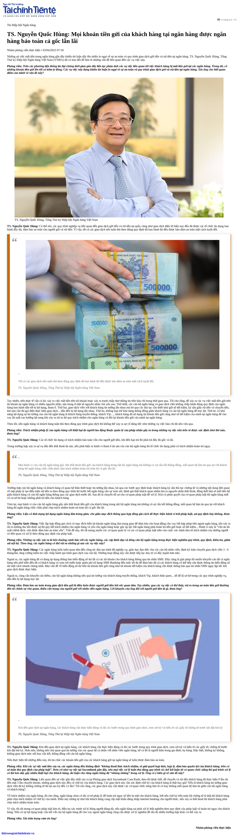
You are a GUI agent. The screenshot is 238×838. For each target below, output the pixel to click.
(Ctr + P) (229, 20)
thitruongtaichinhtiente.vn (17, 833)
